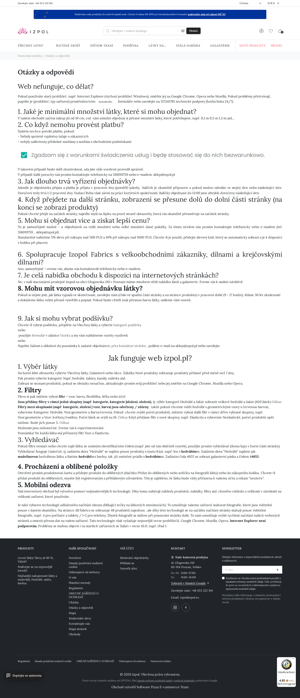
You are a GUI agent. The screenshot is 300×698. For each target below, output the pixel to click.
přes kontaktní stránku (128, 346)
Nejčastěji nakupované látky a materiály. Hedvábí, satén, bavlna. (37, 579)
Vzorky (65, 335)
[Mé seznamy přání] (270, 31)
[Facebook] (186, 607)
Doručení (75, 558)
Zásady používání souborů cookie (86, 565)
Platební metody (79, 583)
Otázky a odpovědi (81, 608)
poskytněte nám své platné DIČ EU (207, 14)
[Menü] (293, 659)
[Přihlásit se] (261, 31)
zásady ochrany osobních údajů (154, 680)
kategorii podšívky (127, 325)
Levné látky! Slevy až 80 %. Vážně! (35, 559)
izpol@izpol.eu (189, 597)
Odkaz (276, 402)
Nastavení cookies (161, 661)
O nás (72, 577)
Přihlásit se (127, 563)
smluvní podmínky (184, 680)
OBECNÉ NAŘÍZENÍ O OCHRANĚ (84, 595)
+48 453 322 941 (202, 590)
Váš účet (127, 548)
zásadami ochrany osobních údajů (244, 581)
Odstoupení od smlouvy (84, 572)
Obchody (74, 634)
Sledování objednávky (134, 558)
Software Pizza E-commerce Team (163, 687)
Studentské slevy (80, 618)
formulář (38, 335)
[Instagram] (175, 607)
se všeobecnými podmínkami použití (259, 578)
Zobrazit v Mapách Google (188, 583)
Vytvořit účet (128, 568)
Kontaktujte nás (79, 623)
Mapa (72, 613)
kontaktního (106, 101)
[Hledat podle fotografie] (183, 30)
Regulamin (76, 588)
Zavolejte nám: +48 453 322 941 (35, 3)
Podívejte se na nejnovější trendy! (35, 568)
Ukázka (74, 602)
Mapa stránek (78, 629)
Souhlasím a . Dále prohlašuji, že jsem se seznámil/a (254, 583)
